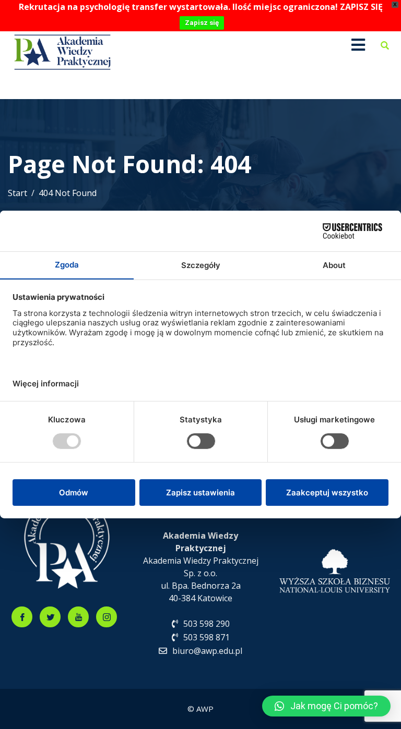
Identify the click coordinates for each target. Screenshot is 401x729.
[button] (326, 706)
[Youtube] (78, 616)
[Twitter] (50, 616)
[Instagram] (106, 616)
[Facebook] (21, 616)
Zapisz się (202, 23)
